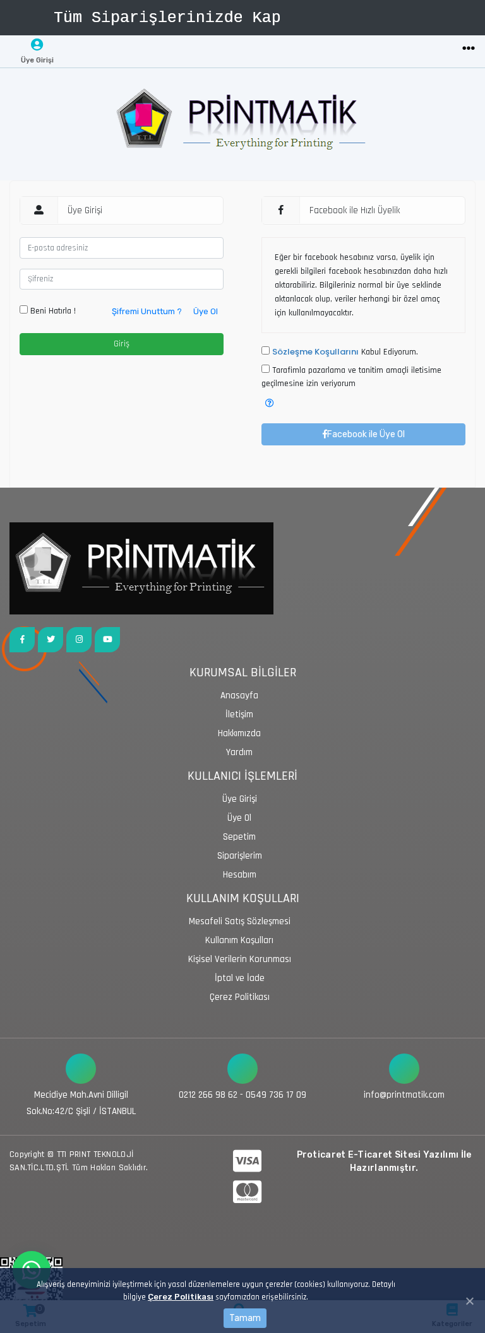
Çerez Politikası (180, 1296)
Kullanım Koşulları (239, 940)
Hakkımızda (239, 733)
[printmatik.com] (242, 124)
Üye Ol (205, 311)
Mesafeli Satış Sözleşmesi (239, 921)
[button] (269, 403)
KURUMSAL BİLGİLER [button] (242, 673)
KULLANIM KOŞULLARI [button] (242, 899)
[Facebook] (22, 639)
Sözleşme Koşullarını (315, 352)
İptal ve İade (240, 978)
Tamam (245, 1318)
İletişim (239, 714)
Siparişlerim (239, 856)
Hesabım (239, 875)
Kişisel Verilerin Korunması (239, 959)
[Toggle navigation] (469, 48)
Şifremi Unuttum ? (147, 311)
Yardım (239, 752)
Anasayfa (239, 696)
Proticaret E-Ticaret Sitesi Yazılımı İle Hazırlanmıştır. (384, 1161)
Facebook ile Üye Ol (366, 434)
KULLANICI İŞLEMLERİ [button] (242, 776)
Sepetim (239, 837)
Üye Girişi (239, 799)
